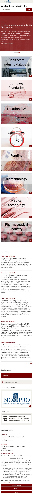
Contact (17, 52)
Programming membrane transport (13, 259)
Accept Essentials (17, 485)
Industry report (19, 52)
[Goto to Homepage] (15, 6)
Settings (16, 492)
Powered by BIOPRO (8, 388)
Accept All (16, 488)
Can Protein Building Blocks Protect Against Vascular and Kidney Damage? (14, 302)
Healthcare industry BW (10, 382)
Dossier (15, 52)
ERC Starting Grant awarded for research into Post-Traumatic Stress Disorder (15, 346)
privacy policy (6, 482)
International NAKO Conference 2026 (12, 437)
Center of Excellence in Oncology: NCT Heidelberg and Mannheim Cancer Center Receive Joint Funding (15, 326)
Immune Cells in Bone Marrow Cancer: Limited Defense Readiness (15, 276)
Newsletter (5, 375)
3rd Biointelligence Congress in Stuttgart (13, 446)
